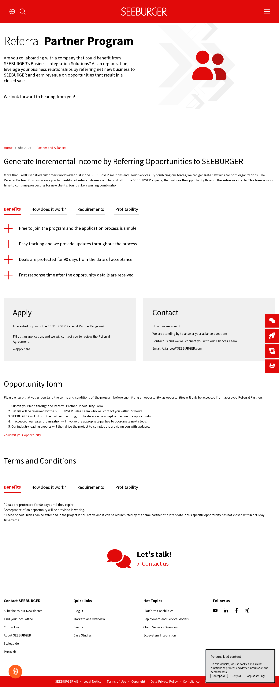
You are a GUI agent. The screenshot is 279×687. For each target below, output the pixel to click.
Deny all (236, 676)
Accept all (219, 676)
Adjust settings (256, 676)
